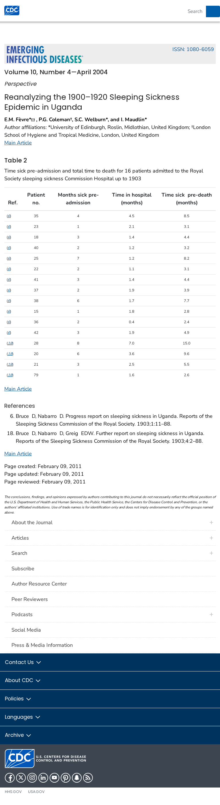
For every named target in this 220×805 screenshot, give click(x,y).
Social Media (26, 629)
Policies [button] (15, 698)
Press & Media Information (42, 645)
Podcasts (22, 614)
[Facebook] (10, 778)
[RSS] (88, 778)
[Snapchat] (77, 778)
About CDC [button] (20, 680)
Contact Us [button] (20, 662)
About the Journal (31, 522)
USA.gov (36, 791)
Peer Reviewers (29, 599)
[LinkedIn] (43, 778)
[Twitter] (21, 778)
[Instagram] (32, 778)
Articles (20, 537)
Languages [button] (19, 716)
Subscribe (22, 568)
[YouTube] (54, 778)
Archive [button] (15, 735)
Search (19, 553)
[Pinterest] (65, 778)
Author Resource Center (39, 583)
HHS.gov (13, 791)
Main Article (18, 142)
